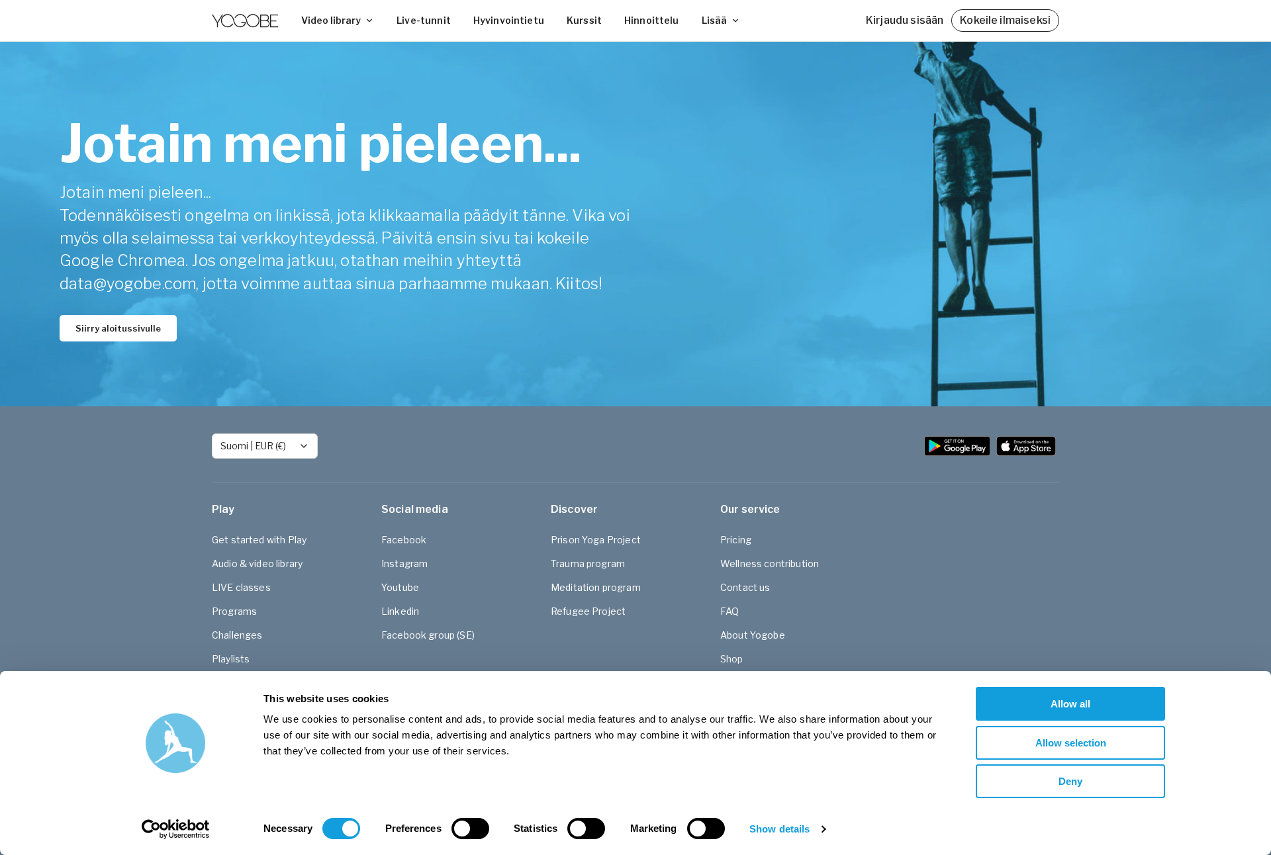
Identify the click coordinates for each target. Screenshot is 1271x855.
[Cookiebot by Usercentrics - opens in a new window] (176, 829)
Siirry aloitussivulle (118, 328)
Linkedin (400, 611)
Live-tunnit (424, 20)
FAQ (729, 611)
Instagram (404, 563)
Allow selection (1070, 742)
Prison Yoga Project (596, 539)
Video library (331, 20)
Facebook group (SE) (428, 635)
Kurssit (584, 20)
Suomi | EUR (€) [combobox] (253, 445)
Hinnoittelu (651, 20)
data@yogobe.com (128, 283)
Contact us (745, 587)
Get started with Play (259, 539)
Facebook (403, 539)
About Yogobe (752, 635)
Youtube (400, 587)
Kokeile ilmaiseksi (1005, 20)
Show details (779, 828)
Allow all (1070, 703)
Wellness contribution (769, 563)
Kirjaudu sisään (904, 20)
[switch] (470, 828)
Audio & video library (257, 563)
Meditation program (596, 587)
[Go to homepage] (245, 20)
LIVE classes (241, 587)
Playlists (231, 658)
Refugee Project (588, 611)
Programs (234, 611)
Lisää (714, 20)
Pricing (735, 539)
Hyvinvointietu (508, 20)
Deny (1070, 781)
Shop (731, 658)
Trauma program (588, 563)
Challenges (237, 635)
